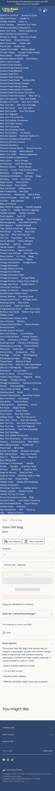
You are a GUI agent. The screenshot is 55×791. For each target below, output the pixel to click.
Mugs (31, 256)
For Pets (18, 231)
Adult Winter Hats (23, 163)
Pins (33, 352)
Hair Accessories (8, 191)
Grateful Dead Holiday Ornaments (16, 89)
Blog (32, 497)
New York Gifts (25, 108)
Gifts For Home (7, 373)
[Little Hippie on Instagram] (8, 760)
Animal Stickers (7, 327)
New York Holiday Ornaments (14, 120)
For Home (29, 237)
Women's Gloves (8, 166)
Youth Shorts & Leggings (11, 219)
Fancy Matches (31, 253)
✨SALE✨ (16, 469)
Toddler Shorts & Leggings (26, 210)
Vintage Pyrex (29, 262)
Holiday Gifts (29, 80)
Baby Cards (23, 302)
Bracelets (4, 179)
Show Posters (6, 256)
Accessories (6, 163)
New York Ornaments (10, 438)
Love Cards (5, 305)
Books (27, 389)
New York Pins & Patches (12, 117)
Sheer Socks (6, 185)
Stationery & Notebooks (11, 463)
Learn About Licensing (29, 500)
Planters (21, 247)
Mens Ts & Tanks (8, 30)
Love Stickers (26, 333)
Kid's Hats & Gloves (28, 222)
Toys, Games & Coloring (11, 228)
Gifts (2, 339)
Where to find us (15, 512)
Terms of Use (19, 781)
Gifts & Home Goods (10, 61)
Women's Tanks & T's (29, 136)
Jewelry (30, 173)
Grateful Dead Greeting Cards (14, 68)
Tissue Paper (6, 361)
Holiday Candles (7, 491)
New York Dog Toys (21, 234)
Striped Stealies (22, 40)
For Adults (25, 132)
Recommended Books (10, 503)
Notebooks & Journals (10, 346)
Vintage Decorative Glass (12, 274)
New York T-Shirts (30, 102)
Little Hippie (21, 774)
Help (2, 512)
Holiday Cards (6, 315)
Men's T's (32, 457)
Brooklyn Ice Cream (9, 102)
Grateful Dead (6, 506)
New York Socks (7, 108)
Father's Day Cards (31, 312)
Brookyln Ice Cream (30, 451)
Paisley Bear (25, 43)
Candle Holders (7, 247)
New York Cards (32, 308)
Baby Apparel (17, 200)
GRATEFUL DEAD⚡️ (9, 15)
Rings (38, 176)
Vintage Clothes (18, 380)
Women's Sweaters (9, 145)
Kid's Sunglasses (8, 222)
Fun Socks (26, 179)
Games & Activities (32, 383)
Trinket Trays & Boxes (10, 253)
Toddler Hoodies (8, 21)
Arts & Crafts (6, 352)
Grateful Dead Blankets (11, 71)
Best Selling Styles (8, 454)
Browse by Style (29, 15)
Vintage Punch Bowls (10, 271)
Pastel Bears (6, 55)
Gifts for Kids (6, 364)
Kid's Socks (5, 231)
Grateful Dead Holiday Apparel (14, 83)
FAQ (21, 509)
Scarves (4, 170)
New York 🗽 (35, 95)
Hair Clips (23, 191)
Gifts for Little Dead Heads (28, 364)
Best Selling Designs (9, 444)
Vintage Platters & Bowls (11, 268)
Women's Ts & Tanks (26, 24)
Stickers (21, 321)
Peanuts (4, 441)
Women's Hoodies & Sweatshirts (15, 27)
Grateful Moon (21, 55)
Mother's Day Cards (9, 312)
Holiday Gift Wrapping (27, 482)
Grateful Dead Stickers (11, 64)
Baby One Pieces (8, 18)
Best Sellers (33, 441)
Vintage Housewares (10, 262)
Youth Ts (23, 21)
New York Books (27, 111)
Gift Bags (27, 358)
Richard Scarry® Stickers (11, 330)
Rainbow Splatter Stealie (11, 58)
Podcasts (21, 506)
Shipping (6, 604)
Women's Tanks (18, 457)
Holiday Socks (25, 188)
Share (8, 633)
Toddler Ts (24, 18)
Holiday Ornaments (9, 290)
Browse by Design (8, 37)
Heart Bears (5, 40)
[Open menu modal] (51, 10)
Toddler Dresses (27, 213)
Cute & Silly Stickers (9, 336)
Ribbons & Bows (23, 361)
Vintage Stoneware (9, 278)
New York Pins (6, 423)
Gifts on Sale (6, 478)
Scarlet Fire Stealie (9, 49)
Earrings (29, 176)
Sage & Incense (25, 250)
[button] (27, 581)
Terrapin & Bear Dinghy (29, 52)
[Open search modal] (39, 10)
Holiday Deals (21, 478)
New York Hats (7, 105)
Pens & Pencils (31, 346)
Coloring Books (17, 386)
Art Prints (20, 256)
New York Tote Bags (26, 105)
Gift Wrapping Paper (10, 358)
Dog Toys (4, 234)
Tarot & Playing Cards (10, 389)
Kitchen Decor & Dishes (11, 259)
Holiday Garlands (30, 290)
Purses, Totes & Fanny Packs (24, 170)
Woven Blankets (7, 241)
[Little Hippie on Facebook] (4, 760)
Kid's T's (3, 457)
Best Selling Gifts (8, 460)
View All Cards (7, 321)
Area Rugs (5, 244)
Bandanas (4, 173)
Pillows (29, 259)
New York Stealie (28, 37)
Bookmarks (18, 349)
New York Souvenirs (26, 417)
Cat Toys (4, 237)
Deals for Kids (30, 469)
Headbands (19, 194)
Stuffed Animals (23, 225)
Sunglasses (17, 173)
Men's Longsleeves (28, 30)
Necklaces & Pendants (10, 176)
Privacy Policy (7, 781)
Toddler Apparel (33, 207)
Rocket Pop (19, 46)
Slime (35, 389)
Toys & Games (31, 367)
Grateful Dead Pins (9, 74)
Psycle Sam (5, 46)
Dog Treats (16, 237)
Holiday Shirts (30, 488)
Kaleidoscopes (7, 392)
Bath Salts (24, 197)
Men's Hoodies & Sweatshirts (14, 34)
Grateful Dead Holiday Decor (13, 293)
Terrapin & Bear (7, 52)
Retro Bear (19, 448)
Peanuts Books (21, 401)
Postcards (5, 349)
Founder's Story (7, 500)
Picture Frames (7, 250)
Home (4, 520)
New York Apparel (8, 98)
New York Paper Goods (11, 123)
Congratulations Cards (10, 308)
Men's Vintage (21, 160)
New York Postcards (9, 126)
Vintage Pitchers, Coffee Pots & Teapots (19, 281)
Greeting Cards (26, 296)
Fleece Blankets (25, 241)
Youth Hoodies (7, 24)
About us (30, 509)
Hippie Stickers (32, 324)
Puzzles (3, 386)
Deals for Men (26, 472)
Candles (28, 244)
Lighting (17, 244)
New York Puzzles (8, 111)
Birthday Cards (30, 299)
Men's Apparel (26, 151)
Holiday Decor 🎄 (29, 284)
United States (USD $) (14, 770)
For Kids (4, 200)
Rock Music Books (31, 395)
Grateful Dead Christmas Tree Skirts (17, 92)
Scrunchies (5, 194)
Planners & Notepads (28, 342)
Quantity (6, 548)
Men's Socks (6, 160)
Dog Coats (30, 231)
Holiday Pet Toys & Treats (12, 494)
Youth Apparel (6, 216)
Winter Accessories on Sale (13, 497)
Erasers (30, 349)
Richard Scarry (18, 441)
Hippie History (31, 503)
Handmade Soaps (8, 197)
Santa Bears (32, 58)
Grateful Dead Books (10, 80)
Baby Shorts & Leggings (11, 207)
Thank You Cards (22, 305)
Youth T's (21, 216)
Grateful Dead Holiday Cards (13, 86)
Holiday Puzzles (26, 491)
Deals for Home (7, 475)
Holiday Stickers (30, 336)
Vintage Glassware (9, 265)
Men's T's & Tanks (8, 154)
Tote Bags (4, 355)
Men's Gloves (25, 166)
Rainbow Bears (28, 49)
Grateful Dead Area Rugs (11, 77)
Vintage (3, 380)
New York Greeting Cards (12, 129)
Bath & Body (34, 194)
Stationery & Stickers (18, 339)
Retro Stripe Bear (8, 43)
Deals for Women (8, 472)
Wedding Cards (7, 302)
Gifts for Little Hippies (10, 367)
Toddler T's (5, 210)
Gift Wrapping (30, 355)
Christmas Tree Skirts (10, 287)
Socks (15, 179)
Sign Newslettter (8, 509)
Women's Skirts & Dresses (12, 142)
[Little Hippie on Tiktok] (12, 760)
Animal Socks (22, 182)
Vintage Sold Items (9, 284)
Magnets (28, 376)
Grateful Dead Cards (10, 299)
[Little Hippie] (10, 10)
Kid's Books (31, 228)
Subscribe (48, 751)
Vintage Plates (28, 278)
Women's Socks (33, 148)
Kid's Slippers (6, 225)
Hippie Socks (6, 182)
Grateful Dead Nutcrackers (13, 95)
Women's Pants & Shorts (11, 148)
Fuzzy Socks (21, 185)
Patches (16, 355)
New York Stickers (8, 132)
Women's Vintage (8, 151)
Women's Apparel (8, 136)
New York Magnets (9, 114)
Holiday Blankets (7, 296)
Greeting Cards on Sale (29, 475)
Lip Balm (37, 197)
